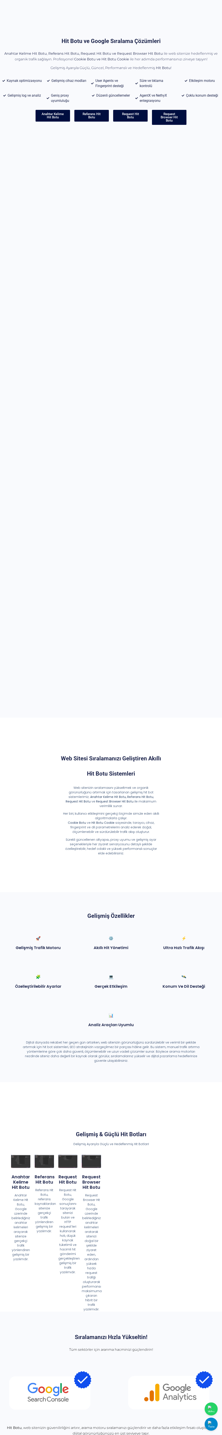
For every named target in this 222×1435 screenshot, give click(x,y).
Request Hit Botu (68, 1179)
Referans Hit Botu (45, 1179)
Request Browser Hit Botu (91, 1182)
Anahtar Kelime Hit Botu (20, 1182)
